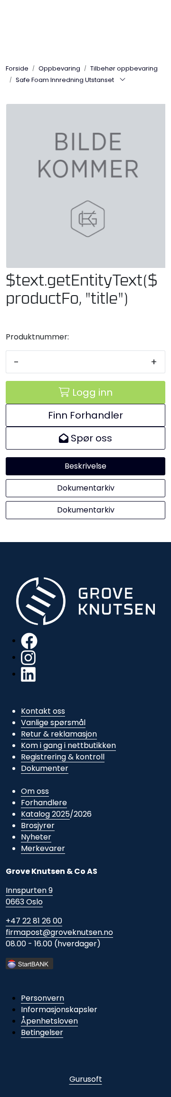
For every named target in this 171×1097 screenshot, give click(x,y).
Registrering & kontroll (62, 756)
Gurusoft (85, 1079)
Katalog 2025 (45, 814)
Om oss (35, 791)
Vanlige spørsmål (53, 722)
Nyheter (36, 836)
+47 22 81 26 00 (34, 920)
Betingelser (42, 1032)
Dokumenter (44, 768)
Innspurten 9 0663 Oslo (29, 896)
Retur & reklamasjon (59, 733)
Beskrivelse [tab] (85, 466)
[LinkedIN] (28, 673)
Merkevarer (43, 848)
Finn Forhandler (85, 415)
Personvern (42, 998)
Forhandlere (44, 802)
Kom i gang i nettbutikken (68, 745)
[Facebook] (29, 640)
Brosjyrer (38, 825)
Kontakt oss (43, 711)
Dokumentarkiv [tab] (85, 487)
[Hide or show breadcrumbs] (122, 80)
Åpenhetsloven (49, 1020)
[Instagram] (28, 657)
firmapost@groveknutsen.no (59, 932)
